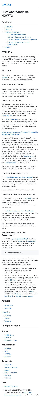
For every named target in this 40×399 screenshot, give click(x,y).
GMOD (6, 5)
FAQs (6, 351)
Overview (7, 349)
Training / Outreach (11, 367)
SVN (31, 291)
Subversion (17, 294)
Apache (21, 241)
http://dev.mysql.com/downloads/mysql (20, 211)
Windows (7, 321)
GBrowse (4, 77)
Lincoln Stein (8, 306)
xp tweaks (29, 296)
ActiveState (31, 241)
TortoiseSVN (8, 296)
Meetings (7, 375)
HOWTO (7, 318)
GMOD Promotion (10, 373)
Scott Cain (8, 308)
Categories (5, 312)
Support (7, 370)
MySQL (28, 198)
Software (7, 338)
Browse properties (10, 386)
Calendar (7, 378)
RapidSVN (19, 296)
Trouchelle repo (28, 156)
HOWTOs (7, 354)
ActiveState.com (12, 119)
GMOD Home (9, 335)
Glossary (7, 356)
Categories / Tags (10, 340)
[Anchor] (13, 22)
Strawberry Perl (6, 116)
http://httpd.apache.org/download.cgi (19, 177)
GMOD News (8, 365)
